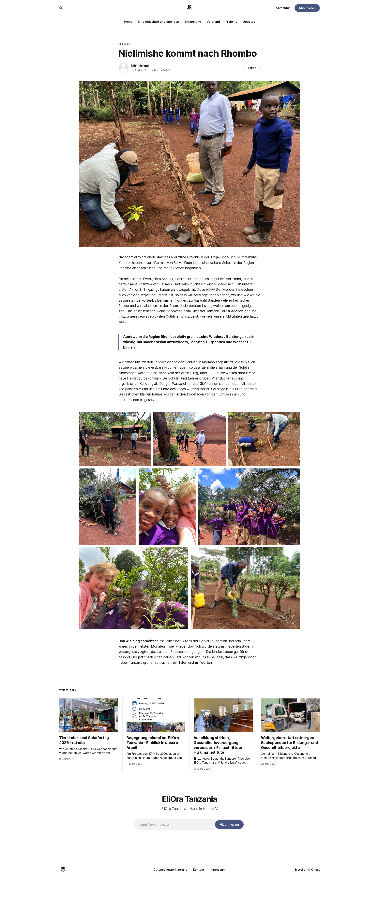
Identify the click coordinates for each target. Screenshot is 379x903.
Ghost (315, 869)
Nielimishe (125, 43)
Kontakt (198, 869)
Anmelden (283, 8)
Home (128, 21)
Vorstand (213, 21)
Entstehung (193, 21)
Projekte (231, 21)
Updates (249, 21)
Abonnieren (307, 8)
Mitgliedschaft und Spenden (158, 21)
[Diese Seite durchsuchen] (61, 8)
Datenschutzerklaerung (170, 869)
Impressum (218, 869)
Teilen (251, 68)
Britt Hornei (140, 66)
